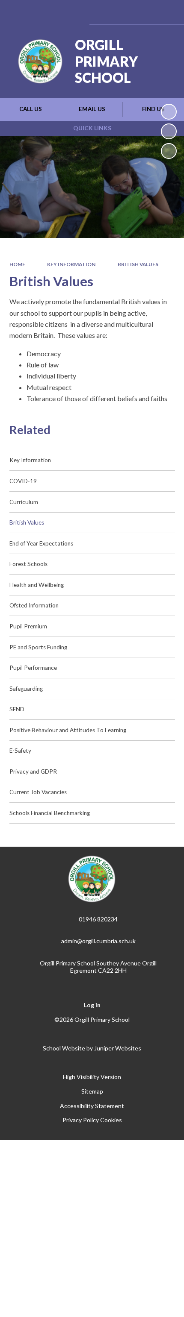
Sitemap (92, 1091)
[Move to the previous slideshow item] (169, 131)
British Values (138, 264)
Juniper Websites (117, 1048)
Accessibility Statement (92, 1105)
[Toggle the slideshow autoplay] (169, 112)
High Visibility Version (92, 1076)
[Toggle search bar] (143, 12)
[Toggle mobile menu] (166, 12)
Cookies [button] (111, 1119)
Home (17, 264)
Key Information (71, 264)
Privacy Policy (80, 1119)
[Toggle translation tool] (121, 12)
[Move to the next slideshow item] (169, 151)
